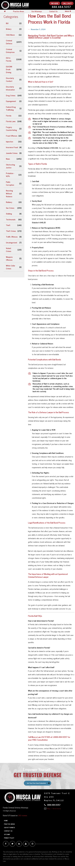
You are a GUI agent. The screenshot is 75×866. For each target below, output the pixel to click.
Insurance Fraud (12, 147)
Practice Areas (18, 11)
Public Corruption (10, 183)
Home (6, 820)
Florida (8, 115)
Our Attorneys (36, 11)
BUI (7, 23)
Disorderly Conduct (10, 79)
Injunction (9, 141)
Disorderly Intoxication (10, 88)
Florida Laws (11, 121)
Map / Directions (54, 808)
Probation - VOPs (10, 175)
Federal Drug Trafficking (11, 108)
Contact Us (53, 11)
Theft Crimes (11, 231)
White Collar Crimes (10, 267)
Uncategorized (11, 242)
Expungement (11, 101)
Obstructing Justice (10, 166)
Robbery (9, 202)
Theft (8, 225)
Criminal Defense (9, 42)
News (8, 158)
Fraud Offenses (11, 135)
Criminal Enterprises (10, 51)
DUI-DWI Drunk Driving (9, 69)
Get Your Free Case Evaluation (36, 783)
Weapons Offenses (9, 258)
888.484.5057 (61, 7)
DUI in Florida (8, 59)
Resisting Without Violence (9, 193)
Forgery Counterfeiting (11, 128)
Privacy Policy (9, 838)
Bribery (8, 29)
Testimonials (11, 219)
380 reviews (22, 815)
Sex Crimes (10, 207)
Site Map (7, 834)
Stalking (9, 213)
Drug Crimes (10, 95)
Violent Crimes (8, 250)
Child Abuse (10, 34)
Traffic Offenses (12, 236)
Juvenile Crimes (12, 153)
